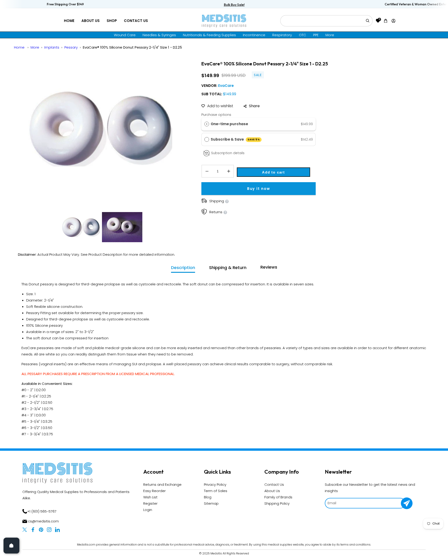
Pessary (71, 47)
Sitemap (211, 503)
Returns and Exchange (162, 484)
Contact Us (136, 20)
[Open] (11, 545)
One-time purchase (229, 123)
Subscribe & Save (235, 139)
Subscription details (228, 153)
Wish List (150, 497)
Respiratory (282, 34)
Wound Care (125, 34)
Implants (51, 47)
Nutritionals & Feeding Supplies (209, 34)
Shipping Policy (277, 503)
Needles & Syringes (159, 34)
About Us (90, 20)
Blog (207, 497)
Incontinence (254, 34)
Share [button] (254, 106)
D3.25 (47, 421)
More (330, 34)
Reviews (268, 267)
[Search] (367, 20)
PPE (315, 34)
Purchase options (216, 114)
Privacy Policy (215, 484)
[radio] (206, 124)
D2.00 (41, 389)
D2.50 (47, 402)
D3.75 (48, 434)
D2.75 (48, 408)
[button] (386, 20)
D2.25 (46, 396)
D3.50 (47, 427)
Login (147, 509)
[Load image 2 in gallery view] (122, 227)
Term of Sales (215, 490)
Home (69, 20)
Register (150, 503)
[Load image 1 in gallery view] (81, 227)
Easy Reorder (154, 490)
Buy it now (258, 188)
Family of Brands (278, 497)
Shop (112, 20)
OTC (302, 34)
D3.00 (41, 415)
